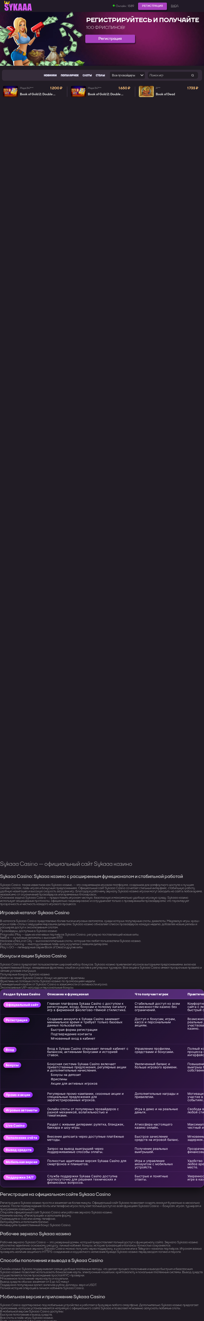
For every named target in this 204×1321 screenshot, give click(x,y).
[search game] (192, 75)
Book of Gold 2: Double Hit (39, 94)
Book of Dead (165, 94)
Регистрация (152, 6)
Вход (174, 6)
